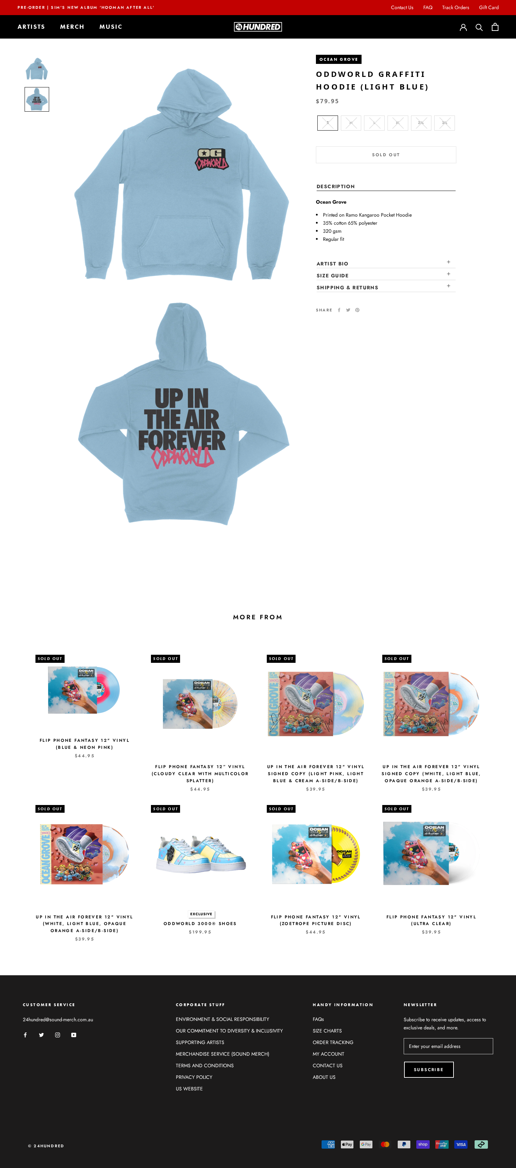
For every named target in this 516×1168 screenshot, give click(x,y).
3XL (445, 122)
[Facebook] (339, 310)
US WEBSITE (189, 1088)
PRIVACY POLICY (194, 1077)
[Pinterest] (357, 310)
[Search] (479, 27)
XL (398, 122)
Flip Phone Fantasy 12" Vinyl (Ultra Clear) (431, 920)
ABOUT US (324, 1077)
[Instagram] (57, 1035)
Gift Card (489, 7)
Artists (31, 27)
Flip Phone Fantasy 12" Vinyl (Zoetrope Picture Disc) (316, 920)
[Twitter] (348, 310)
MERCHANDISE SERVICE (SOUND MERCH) (222, 1053)
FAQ (427, 7)
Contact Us (402, 7)
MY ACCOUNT (328, 1053)
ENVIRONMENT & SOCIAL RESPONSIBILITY (222, 1019)
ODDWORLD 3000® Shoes (200, 923)
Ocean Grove (338, 59)
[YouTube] (73, 1035)
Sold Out (386, 154)
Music (111, 27)
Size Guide (333, 275)
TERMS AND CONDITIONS (205, 1065)
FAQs (318, 1019)
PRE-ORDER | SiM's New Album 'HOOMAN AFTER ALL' (86, 7)
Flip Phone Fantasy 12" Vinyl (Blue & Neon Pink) (85, 744)
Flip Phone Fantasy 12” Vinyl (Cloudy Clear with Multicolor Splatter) (200, 774)
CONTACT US (328, 1065)
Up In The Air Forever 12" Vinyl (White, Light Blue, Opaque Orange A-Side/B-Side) (84, 924)
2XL (421, 122)
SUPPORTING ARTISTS (200, 1042)
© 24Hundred (46, 1146)
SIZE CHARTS (327, 1030)
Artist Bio (333, 263)
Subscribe (429, 1070)
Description (336, 186)
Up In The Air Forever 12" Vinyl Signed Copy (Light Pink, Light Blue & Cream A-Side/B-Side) (315, 774)
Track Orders (455, 7)
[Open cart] (495, 27)
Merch (72, 27)
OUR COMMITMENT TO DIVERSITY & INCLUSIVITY (229, 1030)
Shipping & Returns (347, 287)
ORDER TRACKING (333, 1042)
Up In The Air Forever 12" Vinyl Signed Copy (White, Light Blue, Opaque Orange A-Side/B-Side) (431, 774)
